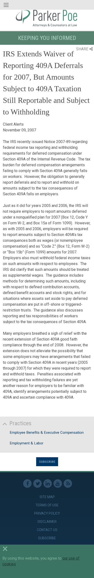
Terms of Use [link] (47, 505)
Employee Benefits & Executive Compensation (47, 432)
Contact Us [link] (47, 530)
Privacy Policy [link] (47, 513)
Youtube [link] (58, 483)
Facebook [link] (27, 483)
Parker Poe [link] (47, 17)
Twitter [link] (37, 483)
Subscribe (47, 462)
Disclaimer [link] (47, 522)
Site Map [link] (47, 497)
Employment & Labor (26, 443)
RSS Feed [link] (68, 483)
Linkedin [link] (47, 483)
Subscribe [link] (47, 538)
